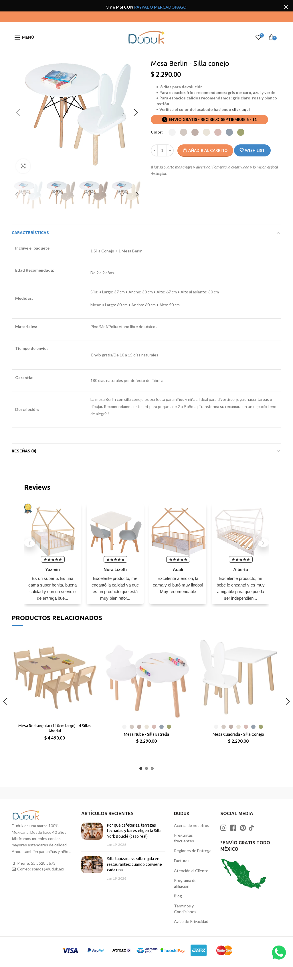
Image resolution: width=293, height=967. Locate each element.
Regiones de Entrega (192, 850)
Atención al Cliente (191, 870)
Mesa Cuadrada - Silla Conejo (238, 734)
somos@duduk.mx (48, 868)
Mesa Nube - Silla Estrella (146, 734)
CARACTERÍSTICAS (30, 232)
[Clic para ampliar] (23, 166)
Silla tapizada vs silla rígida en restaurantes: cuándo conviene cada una (134, 864)
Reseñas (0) (24, 451)
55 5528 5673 (43, 863)
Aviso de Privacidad (191, 921)
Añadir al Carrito (207, 150)
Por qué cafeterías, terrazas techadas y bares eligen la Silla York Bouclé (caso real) (134, 831)
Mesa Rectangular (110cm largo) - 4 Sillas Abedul (54, 728)
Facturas (181, 860)
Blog (178, 895)
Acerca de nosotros (191, 825)
